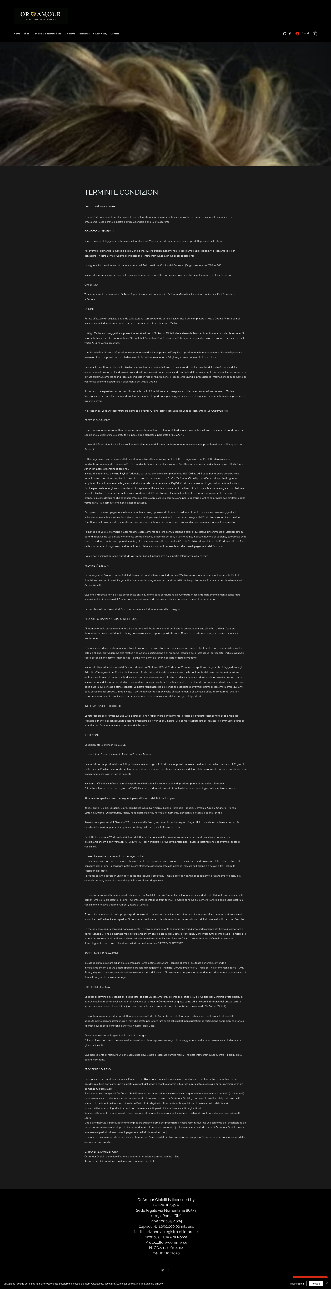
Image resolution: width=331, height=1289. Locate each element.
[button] (315, 33)
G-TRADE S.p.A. (166, 1205)
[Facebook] (290, 33)
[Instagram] (284, 33)
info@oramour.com (155, 255)
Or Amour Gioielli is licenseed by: (166, 1199)
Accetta (316, 1283)
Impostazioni (297, 1283)
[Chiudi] (327, 1283)
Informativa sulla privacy (149, 1283)
